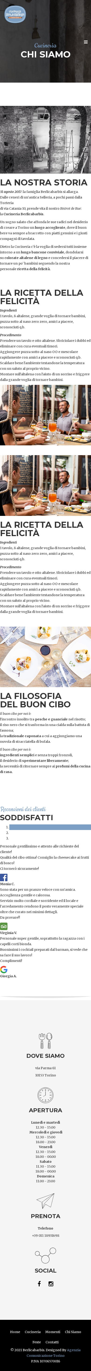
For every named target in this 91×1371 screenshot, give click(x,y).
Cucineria (33, 1332)
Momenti (52, 1332)
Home (15, 1332)
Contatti (52, 1342)
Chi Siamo (73, 1332)
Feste (36, 1342)
